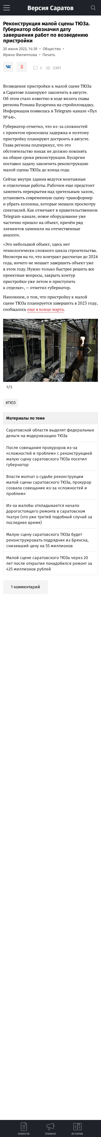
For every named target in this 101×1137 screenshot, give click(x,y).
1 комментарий (25, 586)
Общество (52, 49)
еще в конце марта (45, 309)
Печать (48, 54)
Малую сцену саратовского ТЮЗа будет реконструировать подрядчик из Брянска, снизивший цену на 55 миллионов (47, 540)
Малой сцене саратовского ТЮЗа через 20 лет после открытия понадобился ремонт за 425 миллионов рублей (49, 563)
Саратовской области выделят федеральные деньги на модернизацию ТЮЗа (50, 433)
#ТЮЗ (11, 402)
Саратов (50, 8)
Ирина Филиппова (20, 54)
